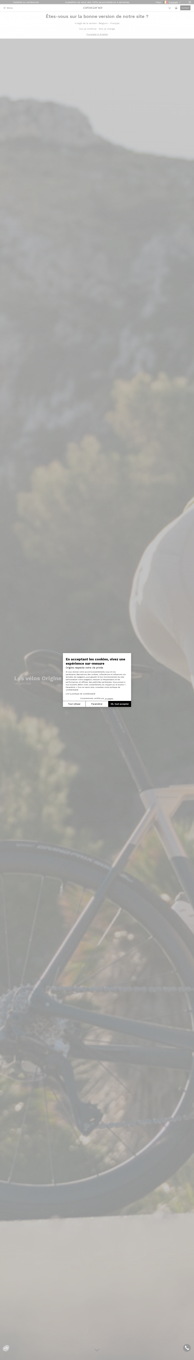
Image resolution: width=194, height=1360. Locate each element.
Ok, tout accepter (120, 704)
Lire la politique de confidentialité (80, 694)
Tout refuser (74, 704)
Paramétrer (97, 704)
